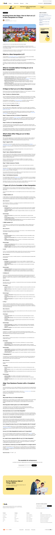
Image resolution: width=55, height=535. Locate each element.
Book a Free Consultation (47, 3)
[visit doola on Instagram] (46, 529)
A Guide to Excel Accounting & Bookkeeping (46, 522)
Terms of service (27, 529)
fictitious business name (18, 100)
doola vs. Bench (28, 517)
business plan (28, 78)
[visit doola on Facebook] (45, 529)
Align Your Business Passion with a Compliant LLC (44, 24)
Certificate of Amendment (7, 427)
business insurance (17, 177)
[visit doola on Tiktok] (51, 529)
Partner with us (16, 518)
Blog (15, 517)
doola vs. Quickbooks (29, 518)
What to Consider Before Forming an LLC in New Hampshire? (45, 16)
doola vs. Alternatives (29, 521)
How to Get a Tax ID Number (44, 521)
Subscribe (34, 465)
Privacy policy (33, 529)
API (3, 521)
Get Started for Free (42, 7)
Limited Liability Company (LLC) (13, 56)
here (19, 103)
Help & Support (17, 521)
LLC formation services (27, 391)
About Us (16, 514)
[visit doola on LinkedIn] (49, 529)
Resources (21, 3)
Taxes (4, 518)
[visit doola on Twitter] (47, 529)
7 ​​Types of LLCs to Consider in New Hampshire (44, 22)
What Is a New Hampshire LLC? (43, 14)
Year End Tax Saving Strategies (44, 518)
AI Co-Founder (5, 514)
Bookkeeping (4, 517)
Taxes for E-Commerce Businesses (45, 517)
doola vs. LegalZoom (29, 514)
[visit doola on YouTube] (50, 529)
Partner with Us (16, 3)
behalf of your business (6, 109)
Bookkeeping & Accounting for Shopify (45, 514)
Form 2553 (30, 433)
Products (10, 3)
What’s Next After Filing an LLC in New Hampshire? (44, 20)
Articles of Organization (17, 117)
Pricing (27, 3)
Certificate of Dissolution (10, 447)
